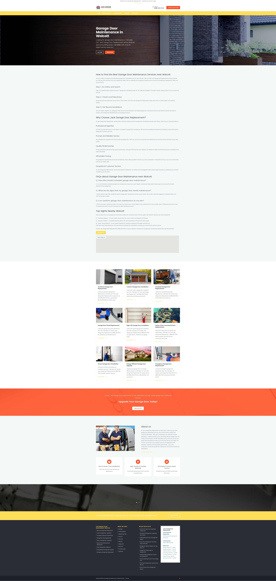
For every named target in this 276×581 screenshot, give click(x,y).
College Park (121, 544)
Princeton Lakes (121, 549)
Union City (120, 539)
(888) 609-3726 (159, 8)
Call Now (100, 52)
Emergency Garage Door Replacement (105, 552)
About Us (127, 13)
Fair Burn (120, 536)
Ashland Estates (122, 531)
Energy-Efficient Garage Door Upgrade (105, 549)
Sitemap (127, 578)
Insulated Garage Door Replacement (105, 535)
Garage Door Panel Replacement (104, 538)
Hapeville (120, 541)
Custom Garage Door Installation (104, 533)
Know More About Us (146, 452)
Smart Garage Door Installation (104, 547)
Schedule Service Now (173, 7)
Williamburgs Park (122, 534)
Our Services (117, 13)
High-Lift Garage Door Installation (104, 540)
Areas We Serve (106, 13)
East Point (120, 546)
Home (98, 13)
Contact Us (137, 3)
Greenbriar (120, 551)
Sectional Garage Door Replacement (105, 530)
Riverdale (120, 529)
